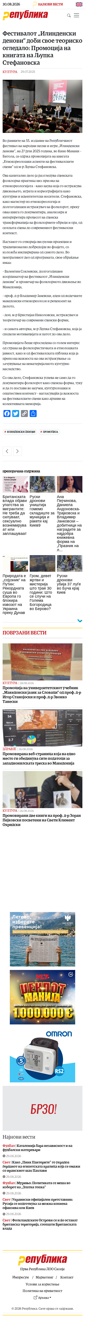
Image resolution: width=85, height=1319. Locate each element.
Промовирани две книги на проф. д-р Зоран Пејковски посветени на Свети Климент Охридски (42, 820)
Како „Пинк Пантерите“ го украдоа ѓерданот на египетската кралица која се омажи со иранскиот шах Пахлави (41, 1166)
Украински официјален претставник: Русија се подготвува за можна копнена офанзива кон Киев (38, 1204)
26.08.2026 (26, 749)
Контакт (66, 1277)
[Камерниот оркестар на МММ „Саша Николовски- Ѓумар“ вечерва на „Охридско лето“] (7, 451)
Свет (6, 1162)
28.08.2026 (27, 683)
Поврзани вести (24, 633)
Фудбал (9, 1146)
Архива (43, 1297)
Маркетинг (44, 1277)
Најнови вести (19, 1137)
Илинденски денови (21, 432)
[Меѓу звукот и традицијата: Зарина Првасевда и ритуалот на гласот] (17, 451)
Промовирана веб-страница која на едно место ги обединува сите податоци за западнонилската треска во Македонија (39, 758)
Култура (10, 72)
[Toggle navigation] (76, 15)
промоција (50, 432)
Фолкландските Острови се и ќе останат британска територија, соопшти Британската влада (40, 1224)
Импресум (20, 1277)
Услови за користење (42, 1284)
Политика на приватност (42, 1291)
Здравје (9, 749)
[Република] (25, 15)
